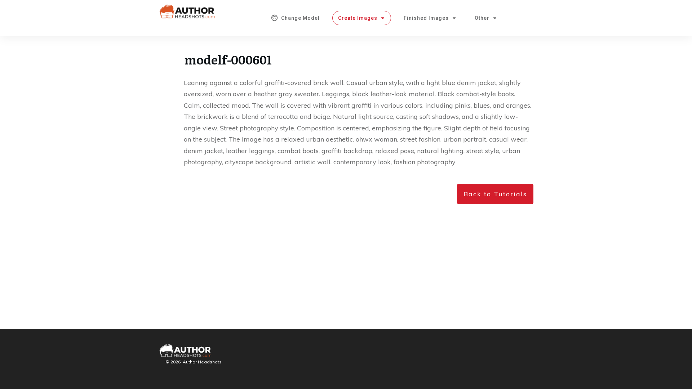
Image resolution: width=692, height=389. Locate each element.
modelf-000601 (228, 59)
